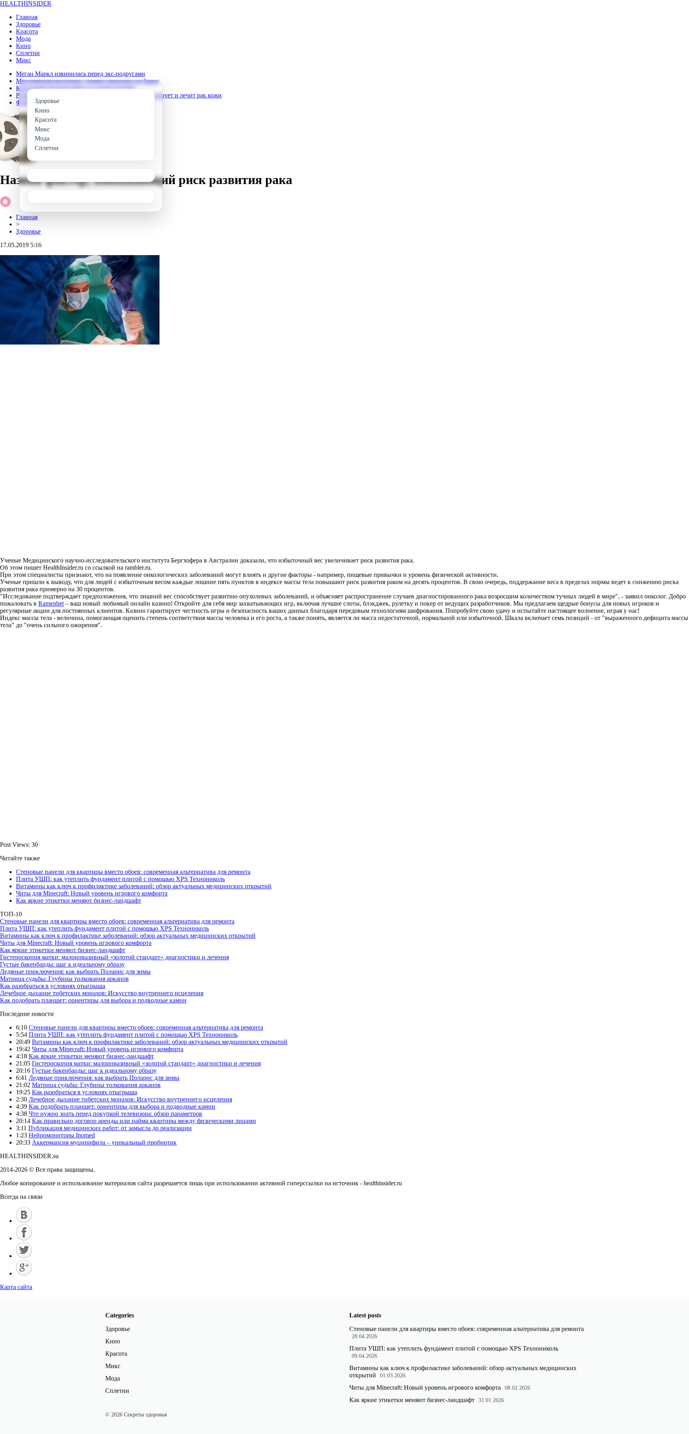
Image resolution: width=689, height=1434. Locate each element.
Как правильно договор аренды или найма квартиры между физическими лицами (144, 1120)
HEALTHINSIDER (25, 3)
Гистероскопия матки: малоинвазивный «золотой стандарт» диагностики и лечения (114, 957)
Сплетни (28, 53)
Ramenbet (51, 603)
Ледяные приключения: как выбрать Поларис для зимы (75, 971)
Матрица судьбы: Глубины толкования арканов (64, 978)
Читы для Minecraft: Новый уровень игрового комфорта (91, 893)
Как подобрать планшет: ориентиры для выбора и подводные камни (93, 1000)
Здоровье (28, 24)
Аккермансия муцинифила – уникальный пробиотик (104, 1142)
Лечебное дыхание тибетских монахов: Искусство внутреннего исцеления (101, 993)
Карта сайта (16, 1286)
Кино (23, 45)
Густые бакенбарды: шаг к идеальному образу (62, 964)
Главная (26, 17)
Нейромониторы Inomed (62, 1135)
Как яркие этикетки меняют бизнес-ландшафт (78, 900)
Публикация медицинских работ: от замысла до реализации (110, 1128)
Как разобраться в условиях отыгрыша (52, 985)
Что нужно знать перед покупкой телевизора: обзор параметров (115, 1113)
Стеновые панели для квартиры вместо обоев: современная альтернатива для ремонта (133, 871)
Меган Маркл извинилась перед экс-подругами (80, 73)
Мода (23, 38)
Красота (27, 31)
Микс (23, 60)
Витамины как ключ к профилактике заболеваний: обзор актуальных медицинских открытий (144, 886)
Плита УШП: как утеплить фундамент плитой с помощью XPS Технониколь (120, 878)
